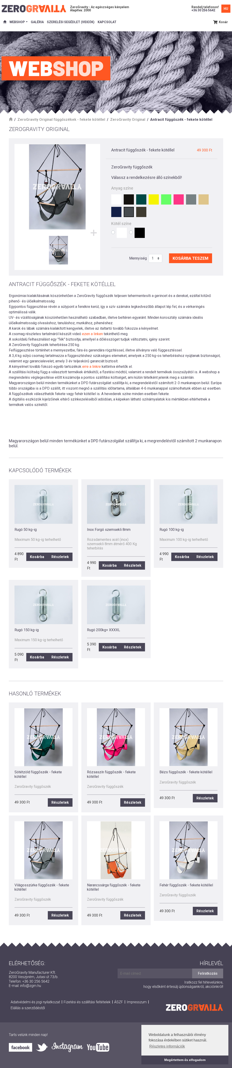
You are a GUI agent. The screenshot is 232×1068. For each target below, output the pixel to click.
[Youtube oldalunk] (98, 1047)
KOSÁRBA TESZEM (190, 258)
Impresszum (137, 1002)
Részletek (60, 557)
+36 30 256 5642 (203, 10)
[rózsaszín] (179, 199)
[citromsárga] (154, 199)
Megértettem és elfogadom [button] (184, 1060)
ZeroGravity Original (127, 119)
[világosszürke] (191, 199)
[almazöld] (166, 199)
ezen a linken (92, 334)
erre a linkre (91, 366)
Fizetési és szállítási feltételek (87, 1002)
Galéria (37, 22)
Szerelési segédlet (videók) (70, 22)
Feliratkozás (208, 973)
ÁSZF (118, 1002)
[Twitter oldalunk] (44, 1047)
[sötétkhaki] (141, 212)
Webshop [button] (17, 22)
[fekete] (129, 199)
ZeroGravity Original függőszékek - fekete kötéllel (61, 119)
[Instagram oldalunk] (69, 1047)
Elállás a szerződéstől (28, 1008)
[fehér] (116, 199)
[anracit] (129, 212)
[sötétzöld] (141, 199)
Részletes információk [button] (167, 1046)
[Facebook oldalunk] (22, 1047)
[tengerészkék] (116, 212)
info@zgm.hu (30, 986)
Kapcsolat (107, 22)
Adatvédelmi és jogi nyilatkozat (35, 1002)
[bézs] (203, 199)
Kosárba (37, 557)
